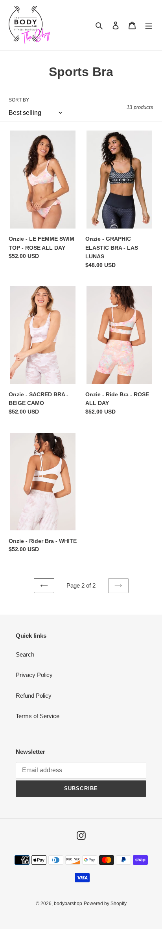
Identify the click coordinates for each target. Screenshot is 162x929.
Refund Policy (34, 695)
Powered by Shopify (105, 903)
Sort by (19, 100)
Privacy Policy (34, 674)
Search (25, 654)
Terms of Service (37, 716)
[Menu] (148, 25)
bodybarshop (68, 903)
